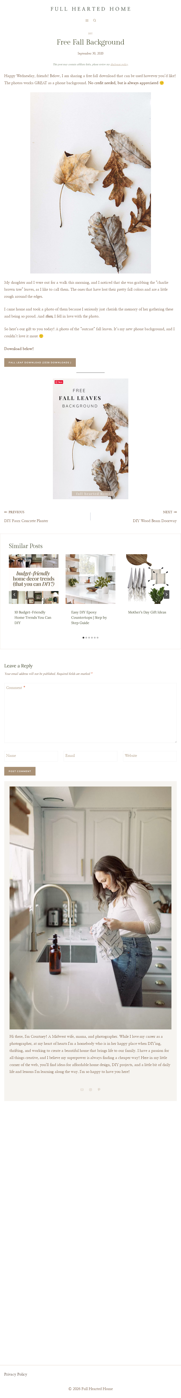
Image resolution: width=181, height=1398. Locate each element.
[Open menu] (87, 20)
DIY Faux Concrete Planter (26, 517)
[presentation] (34, 579)
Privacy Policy (15, 1374)
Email (70, 756)
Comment (15, 688)
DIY (90, 34)
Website (131, 756)
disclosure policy (119, 64)
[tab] (83, 638)
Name (11, 756)
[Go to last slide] (14, 594)
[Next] (166, 594)
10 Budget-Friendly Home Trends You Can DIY (32, 617)
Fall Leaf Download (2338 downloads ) (40, 362)
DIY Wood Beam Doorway (155, 517)
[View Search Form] (94, 20)
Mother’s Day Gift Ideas (147, 612)
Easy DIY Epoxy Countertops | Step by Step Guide (89, 617)
